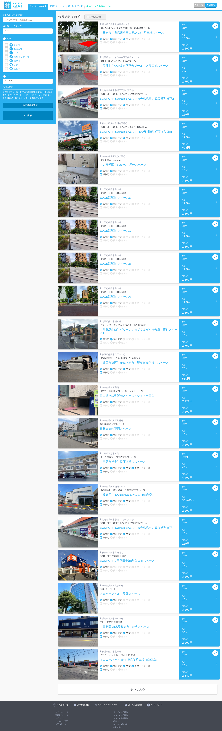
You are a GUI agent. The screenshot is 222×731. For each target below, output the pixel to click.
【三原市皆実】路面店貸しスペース (123, 461)
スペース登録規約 (120, 718)
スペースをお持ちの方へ (99, 6)
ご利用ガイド (76, 6)
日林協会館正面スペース (115, 428)
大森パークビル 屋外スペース (120, 593)
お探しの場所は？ (15, 14)
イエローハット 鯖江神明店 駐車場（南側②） (129, 659)
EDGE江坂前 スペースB (115, 263)
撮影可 (17, 61)
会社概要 (117, 727)
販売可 (17, 45)
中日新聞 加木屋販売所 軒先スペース (124, 626)
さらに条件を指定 (29, 105)
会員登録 (212, 5)
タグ (9, 76)
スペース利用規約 (120, 715)
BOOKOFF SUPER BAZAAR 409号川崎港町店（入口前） (137, 131)
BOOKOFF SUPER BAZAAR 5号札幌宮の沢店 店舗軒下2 (137, 98)
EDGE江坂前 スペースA (115, 296)
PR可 (16, 53)
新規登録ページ (61, 715)
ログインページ (61, 712)
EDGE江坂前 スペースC (115, 230)
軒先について (58, 6)
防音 (16, 64)
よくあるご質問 (61, 721)
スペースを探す (39, 6)
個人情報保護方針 (120, 724)
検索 (29, 115)
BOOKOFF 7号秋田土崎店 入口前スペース (127, 560)
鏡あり (17, 68)
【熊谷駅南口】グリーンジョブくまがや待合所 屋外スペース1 (138, 331)
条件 (9, 39)
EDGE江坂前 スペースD (115, 197)
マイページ (59, 718)
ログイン (200, 5)
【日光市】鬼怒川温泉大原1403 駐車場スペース (132, 32)
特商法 (116, 721)
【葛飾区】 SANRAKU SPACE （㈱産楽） (127, 494)
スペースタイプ (14, 26)
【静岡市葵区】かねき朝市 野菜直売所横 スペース (134, 362)
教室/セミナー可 (21, 57)
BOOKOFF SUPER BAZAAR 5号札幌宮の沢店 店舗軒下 (136, 527)
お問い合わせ (60, 724)
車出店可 (18, 49)
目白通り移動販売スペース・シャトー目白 (127, 395)
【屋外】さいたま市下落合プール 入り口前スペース (134, 65)
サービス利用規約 (120, 712)
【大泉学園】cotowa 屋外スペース (123, 164)
